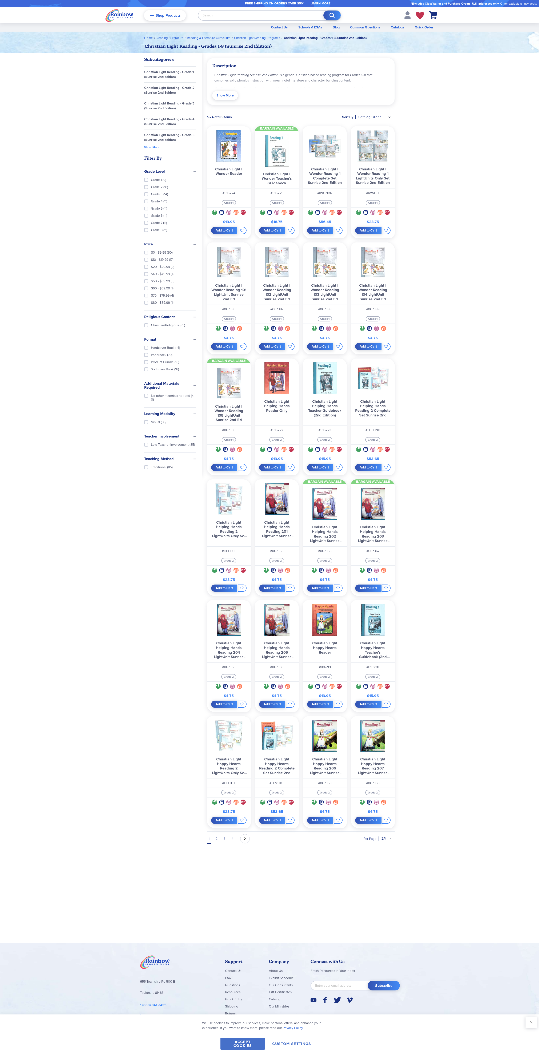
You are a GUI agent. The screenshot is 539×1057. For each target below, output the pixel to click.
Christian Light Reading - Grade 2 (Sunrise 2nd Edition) (169, 90)
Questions (232, 985)
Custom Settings (291, 1043)
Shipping (231, 1006)
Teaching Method (159, 459)
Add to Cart (224, 230)
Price (148, 244)
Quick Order (424, 27)
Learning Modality (159, 414)
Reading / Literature (169, 38)
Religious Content (159, 317)
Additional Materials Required (161, 385)
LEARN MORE (321, 3)
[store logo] (119, 15)
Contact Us (279, 27)
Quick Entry (233, 999)
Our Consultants (281, 985)
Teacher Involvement (161, 436)
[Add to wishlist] (242, 230)
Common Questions (365, 27)
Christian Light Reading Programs (257, 38)
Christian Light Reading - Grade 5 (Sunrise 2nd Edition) (169, 137)
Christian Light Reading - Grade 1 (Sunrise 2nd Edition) (169, 74)
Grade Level (154, 172)
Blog (336, 27)
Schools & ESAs (310, 27)
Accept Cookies (242, 1043)
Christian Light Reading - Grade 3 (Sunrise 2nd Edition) (169, 106)
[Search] (332, 15)
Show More (225, 95)
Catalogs (397, 27)
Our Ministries (279, 1006)
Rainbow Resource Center (155, 963)
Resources (232, 992)
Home (148, 38)
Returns (230, 1013)
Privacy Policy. (293, 1027)
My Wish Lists (420, 15)
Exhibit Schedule (281, 977)
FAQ (228, 977)
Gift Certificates (280, 992)
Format (150, 339)
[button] (407, 14)
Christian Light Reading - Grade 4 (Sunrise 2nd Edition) (169, 121)
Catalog (274, 999)
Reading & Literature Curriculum (208, 38)
